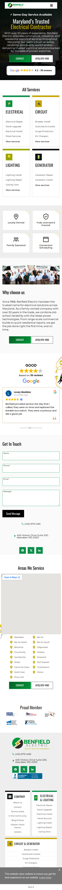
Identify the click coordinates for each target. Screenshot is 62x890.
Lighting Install (14, 175)
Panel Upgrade (13, 126)
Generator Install (44, 179)
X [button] (59, 870)
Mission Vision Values (18, 825)
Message (7, 491)
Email (6, 479)
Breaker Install (42, 121)
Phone (6, 465)
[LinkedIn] (39, 550)
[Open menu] (51, 5)
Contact (17, 807)
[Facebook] (22, 550)
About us (17, 802)
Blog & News (17, 820)
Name (6, 453)
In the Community (18, 816)
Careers (17, 832)
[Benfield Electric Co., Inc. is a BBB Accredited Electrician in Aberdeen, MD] (27, 779)
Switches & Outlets (45, 126)
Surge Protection (44, 131)
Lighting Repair (14, 179)
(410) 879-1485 (32, 524)
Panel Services (13, 136)
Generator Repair (44, 175)
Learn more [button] (45, 877)
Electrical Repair (14, 121)
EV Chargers (41, 136)
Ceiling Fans (12, 184)
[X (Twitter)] (31, 550)
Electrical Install (14, 131)
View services (13, 141)
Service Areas (17, 811)
